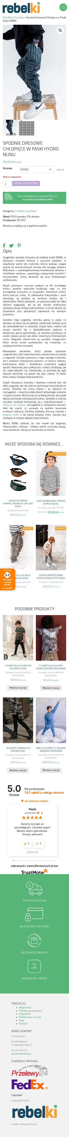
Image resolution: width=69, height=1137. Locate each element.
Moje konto (25, 1007)
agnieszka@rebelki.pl (21, 1054)
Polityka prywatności (30, 1010)
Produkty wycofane (25, 211)
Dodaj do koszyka (26, 183)
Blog (21, 1020)
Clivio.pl (33, 1124)
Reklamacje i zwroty (30, 1017)
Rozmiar (7, 168)
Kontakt (23, 1023)
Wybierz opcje (18, 687)
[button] (60, 30)
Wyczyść (60, 169)
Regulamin (25, 1013)
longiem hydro (11, 414)
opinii (44, 792)
